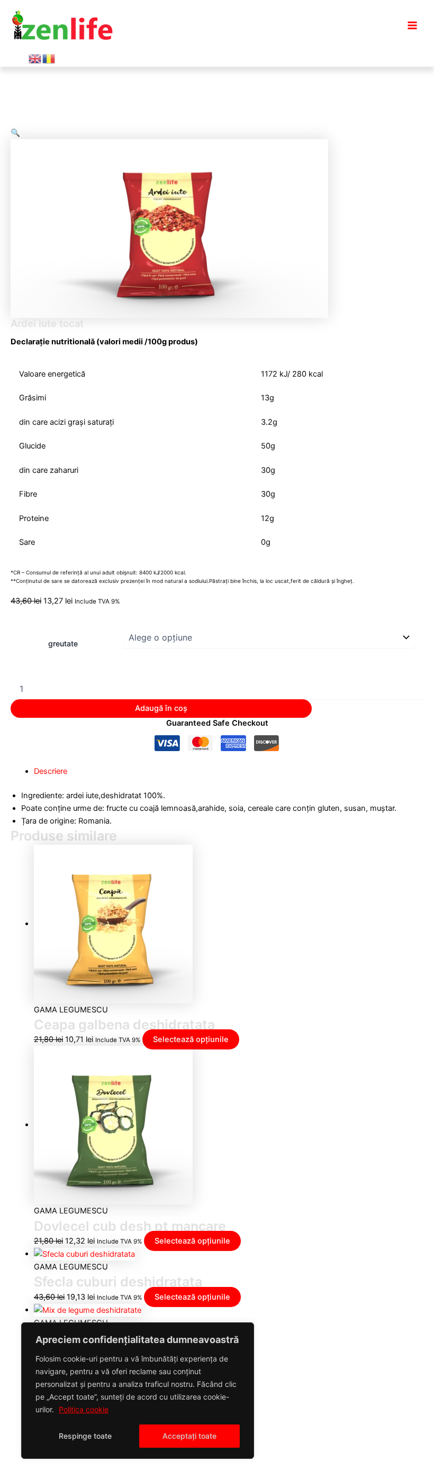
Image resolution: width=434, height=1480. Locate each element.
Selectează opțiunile (191, 1039)
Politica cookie (83, 1409)
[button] (15, 133)
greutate (63, 643)
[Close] (243, 1331)
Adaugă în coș (161, 708)
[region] (137, 1390)
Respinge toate (85, 1435)
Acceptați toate (189, 1435)
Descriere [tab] (50, 771)
